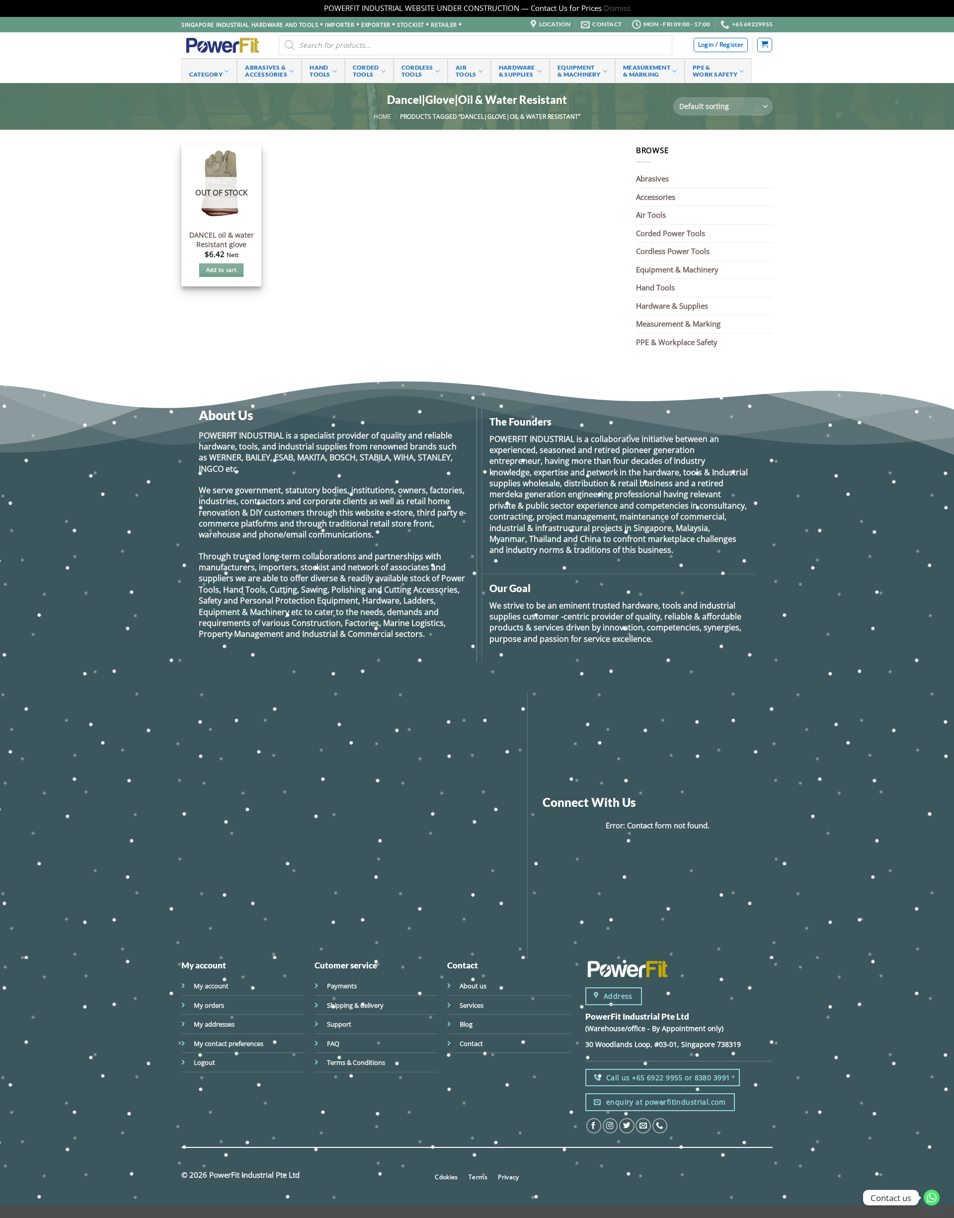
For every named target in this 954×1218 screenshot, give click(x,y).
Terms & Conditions (356, 1062)
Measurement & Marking (678, 324)
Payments (342, 985)
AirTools (466, 71)
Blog (466, 1024)
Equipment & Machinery (677, 269)
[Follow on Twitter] (626, 1125)
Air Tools (651, 215)
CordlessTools (417, 71)
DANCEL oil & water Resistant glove (221, 240)
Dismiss (617, 8)
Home (383, 116)
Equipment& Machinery (579, 71)
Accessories (655, 197)
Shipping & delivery (355, 1005)
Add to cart (221, 269)
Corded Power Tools (670, 233)
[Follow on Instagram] (610, 1125)
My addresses (214, 1024)
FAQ (333, 1043)
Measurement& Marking (646, 71)
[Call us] (659, 1125)
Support (339, 1024)
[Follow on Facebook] (593, 1125)
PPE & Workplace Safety (676, 342)
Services (471, 1005)
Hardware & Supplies (672, 306)
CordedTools (366, 71)
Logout (204, 1062)
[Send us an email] (643, 1125)
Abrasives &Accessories (266, 71)
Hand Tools (655, 287)
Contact (471, 1043)
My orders (209, 1005)
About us (473, 985)
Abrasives (652, 178)
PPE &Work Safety (715, 71)
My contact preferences (228, 1043)
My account (211, 985)
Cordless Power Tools (673, 251)
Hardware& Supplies (517, 71)
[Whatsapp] (932, 1198)
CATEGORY (206, 74)
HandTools (320, 71)
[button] (764, 45)
